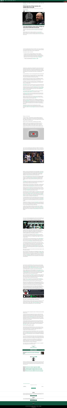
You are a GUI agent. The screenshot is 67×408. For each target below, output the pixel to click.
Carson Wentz (36, 267)
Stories (5, 0)
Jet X (23, 4)
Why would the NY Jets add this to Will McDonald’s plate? (31, 353)
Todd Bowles (32, 274)
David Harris (39, 270)
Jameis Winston (25, 91)
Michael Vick (38, 192)
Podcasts (11, 0)
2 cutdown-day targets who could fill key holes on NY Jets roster (33, 368)
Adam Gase (28, 332)
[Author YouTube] (36, 356)
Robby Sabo (27, 10)
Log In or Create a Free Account (26, 383)
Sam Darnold (40, 268)
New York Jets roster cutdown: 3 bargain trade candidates (32, 366)
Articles (25, 4)
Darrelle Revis (25, 324)
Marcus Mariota (30, 91)
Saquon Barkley (36, 208)
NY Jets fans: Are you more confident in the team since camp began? (34, 370)
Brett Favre (28, 100)
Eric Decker (42, 270)
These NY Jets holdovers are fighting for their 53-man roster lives (33, 369)
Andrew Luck (37, 234)
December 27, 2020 (35, 58)
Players (13, 0)
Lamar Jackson (29, 279)
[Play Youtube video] (33, 134)
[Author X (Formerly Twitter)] (35, 356)
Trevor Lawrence (35, 29)
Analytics (9, 0)
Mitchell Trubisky (41, 87)
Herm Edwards (25, 84)
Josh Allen (40, 208)
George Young (41, 172)
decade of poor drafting (36, 302)
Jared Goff (32, 267)
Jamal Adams (31, 316)
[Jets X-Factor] (2, 0)
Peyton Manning (41, 238)
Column (26, 4)
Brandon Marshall (26, 271)
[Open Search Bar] (64, 0)
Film (7, 0)
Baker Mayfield (31, 266)
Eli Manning (28, 176)
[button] (66, 0)
